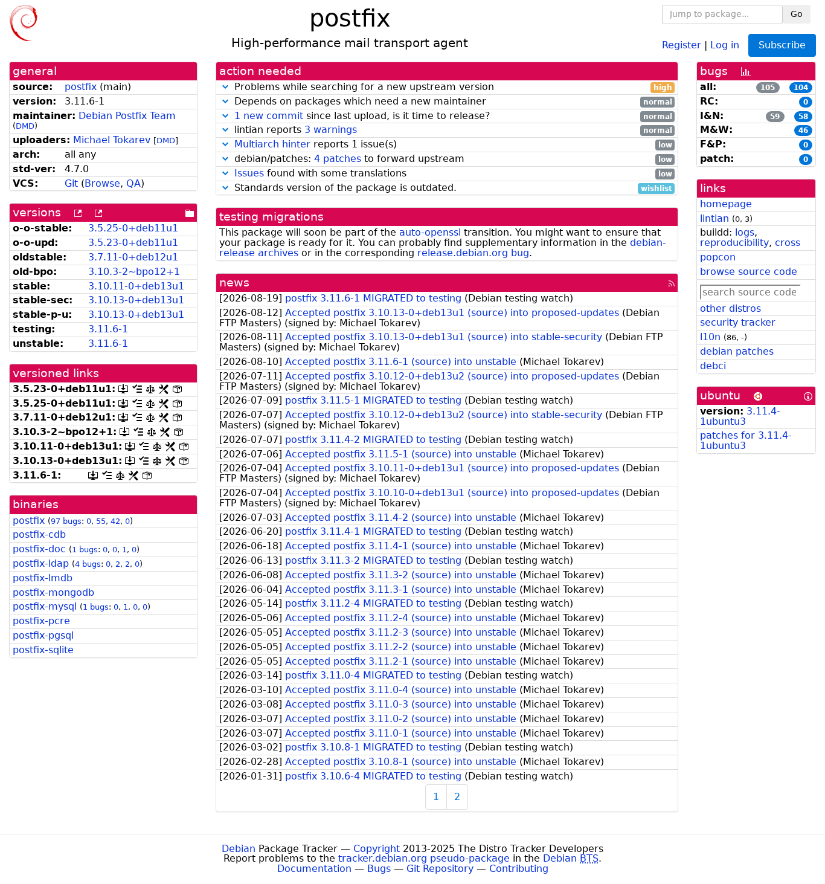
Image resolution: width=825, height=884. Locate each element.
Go (797, 14)
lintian (714, 218)
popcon (718, 257)
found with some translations (453, 174)
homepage (726, 204)
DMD (25, 126)
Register (681, 44)
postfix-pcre (41, 621)
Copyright (376, 848)
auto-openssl (430, 232)
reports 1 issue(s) (453, 145)
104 (801, 87)
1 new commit (268, 115)
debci (713, 366)
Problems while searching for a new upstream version (451, 87)
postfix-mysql (45, 606)
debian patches (737, 351)
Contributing (518, 868)
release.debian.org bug (473, 253)
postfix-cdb (39, 534)
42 (115, 521)
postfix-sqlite (43, 650)
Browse (102, 183)
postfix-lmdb (42, 578)
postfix (81, 86)
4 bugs (88, 564)
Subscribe (782, 45)
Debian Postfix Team (127, 115)
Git (71, 183)
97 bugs (66, 521)
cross (787, 242)
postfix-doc (39, 549)
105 (767, 87)
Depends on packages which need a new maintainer (451, 102)
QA (133, 183)
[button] (225, 86)
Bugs (379, 868)
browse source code (748, 271)
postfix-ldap (41, 563)
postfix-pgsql (43, 635)
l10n (710, 337)
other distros (730, 308)
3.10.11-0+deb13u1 (136, 286)
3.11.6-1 (108, 329)
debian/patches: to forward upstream (451, 159)
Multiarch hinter (272, 144)
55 (101, 521)
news (234, 282)
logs (744, 232)
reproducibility (734, 242)
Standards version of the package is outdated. (451, 188)
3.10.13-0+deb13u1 (136, 300)
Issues (249, 173)
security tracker (737, 322)
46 (803, 130)
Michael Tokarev (111, 140)
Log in (724, 44)
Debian (238, 848)
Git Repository (439, 868)
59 (775, 116)
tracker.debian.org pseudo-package (424, 858)
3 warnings (330, 129)
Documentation (314, 868)
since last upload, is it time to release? (453, 116)
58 (803, 116)
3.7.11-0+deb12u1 (133, 257)
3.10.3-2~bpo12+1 (134, 271)
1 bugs (85, 549)
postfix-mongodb (53, 592)
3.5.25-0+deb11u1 (133, 228)
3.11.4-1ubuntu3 (740, 416)
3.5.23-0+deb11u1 (133, 242)
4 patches (337, 158)
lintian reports (451, 130)
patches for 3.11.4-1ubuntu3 (746, 440)
